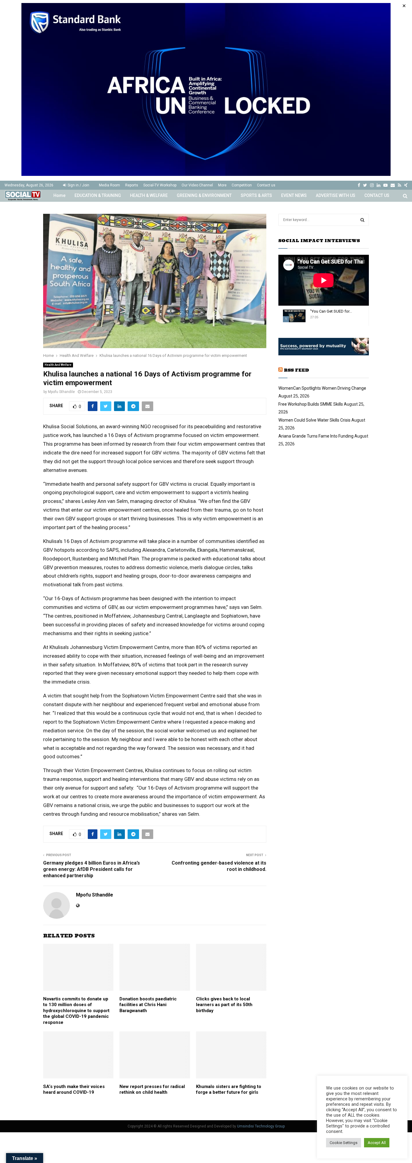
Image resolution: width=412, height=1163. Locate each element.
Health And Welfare (58, 364)
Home (59, 195)
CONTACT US (376, 195)
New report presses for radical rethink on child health (152, 1089)
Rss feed (296, 370)
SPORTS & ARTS (256, 195)
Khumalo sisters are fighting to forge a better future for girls (228, 1089)
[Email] (393, 185)
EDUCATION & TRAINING (97, 195)
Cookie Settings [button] (343, 1142)
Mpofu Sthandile (61, 392)
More (222, 185)
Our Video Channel (197, 185)
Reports (131, 185)
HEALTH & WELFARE (149, 195)
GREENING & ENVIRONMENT (204, 195)
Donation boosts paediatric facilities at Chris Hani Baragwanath (148, 1004)
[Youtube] (385, 185)
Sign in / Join (78, 185)
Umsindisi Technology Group (261, 1126)
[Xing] (405, 185)
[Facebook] (359, 185)
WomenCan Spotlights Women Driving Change (322, 388)
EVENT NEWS (294, 195)
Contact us (266, 185)
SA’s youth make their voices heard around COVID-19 (74, 1089)
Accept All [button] (377, 1142)
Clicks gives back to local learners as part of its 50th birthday (224, 1004)
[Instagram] (372, 185)
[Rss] (399, 185)
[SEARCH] (362, 220)
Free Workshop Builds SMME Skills (310, 404)
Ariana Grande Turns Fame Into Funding (315, 436)
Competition (242, 185)
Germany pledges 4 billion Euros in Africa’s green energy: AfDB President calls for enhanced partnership (91, 869)
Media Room (109, 185)
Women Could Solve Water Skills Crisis (314, 420)
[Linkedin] (378, 185)
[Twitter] (365, 185)
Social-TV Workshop (159, 185)
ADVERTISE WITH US (335, 195)
